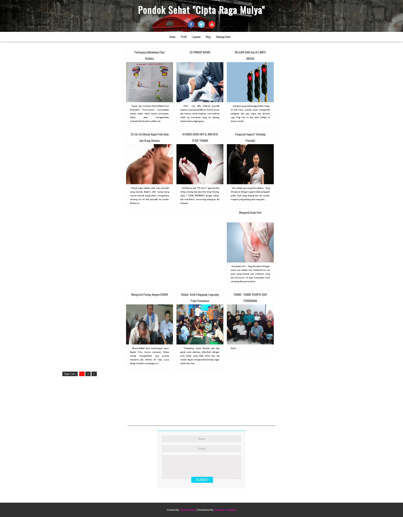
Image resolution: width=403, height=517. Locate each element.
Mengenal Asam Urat (250, 212)
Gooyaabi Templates (225, 509)
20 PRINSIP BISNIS (199, 52)
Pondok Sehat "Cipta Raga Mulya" (201, 9)
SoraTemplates (188, 509)
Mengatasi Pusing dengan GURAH (149, 294)
